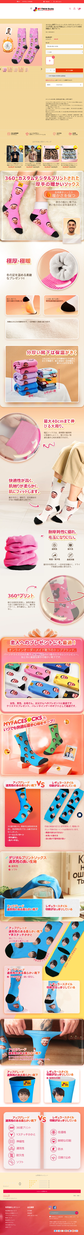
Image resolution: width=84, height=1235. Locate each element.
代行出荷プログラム (10, 1225)
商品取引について (10, 1220)
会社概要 (29, 1210)
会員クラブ (8, 1227)
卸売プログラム (9, 1222)
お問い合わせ (58, 1)
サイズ (47, 43)
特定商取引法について (11, 1210)
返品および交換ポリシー (11, 1213)
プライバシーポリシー (11, 1215)
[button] (3, 44)
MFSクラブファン (50, 80)
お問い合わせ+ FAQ (32, 1215)
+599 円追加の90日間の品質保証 (57, 76)
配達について (8, 1217)
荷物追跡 (47, 1)
